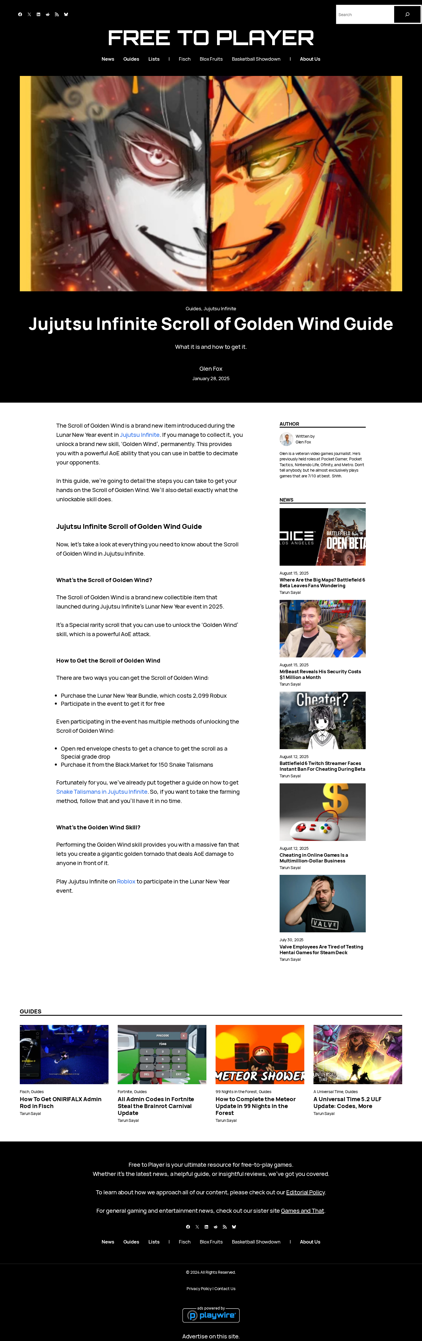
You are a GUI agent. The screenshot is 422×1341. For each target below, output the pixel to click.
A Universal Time (328, 1091)
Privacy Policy (199, 1288)
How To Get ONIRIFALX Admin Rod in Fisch (60, 1102)
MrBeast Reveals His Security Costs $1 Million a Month (320, 674)
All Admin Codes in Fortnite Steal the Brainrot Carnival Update (156, 1106)
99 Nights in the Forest (236, 1091)
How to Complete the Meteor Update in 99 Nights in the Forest (255, 1106)
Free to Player (211, 37)
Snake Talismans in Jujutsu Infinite (102, 791)
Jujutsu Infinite (220, 308)
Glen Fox (211, 368)
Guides (193, 308)
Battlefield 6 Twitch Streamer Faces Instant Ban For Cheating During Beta (322, 766)
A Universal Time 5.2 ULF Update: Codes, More (347, 1102)
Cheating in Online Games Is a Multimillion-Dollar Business (314, 858)
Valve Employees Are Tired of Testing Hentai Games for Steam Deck (321, 949)
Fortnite (125, 1091)
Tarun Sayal (290, 592)
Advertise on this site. (211, 1336)
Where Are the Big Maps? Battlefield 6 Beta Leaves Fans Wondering (322, 582)
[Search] (407, 14)
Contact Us (224, 1288)
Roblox (126, 881)
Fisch (24, 1091)
